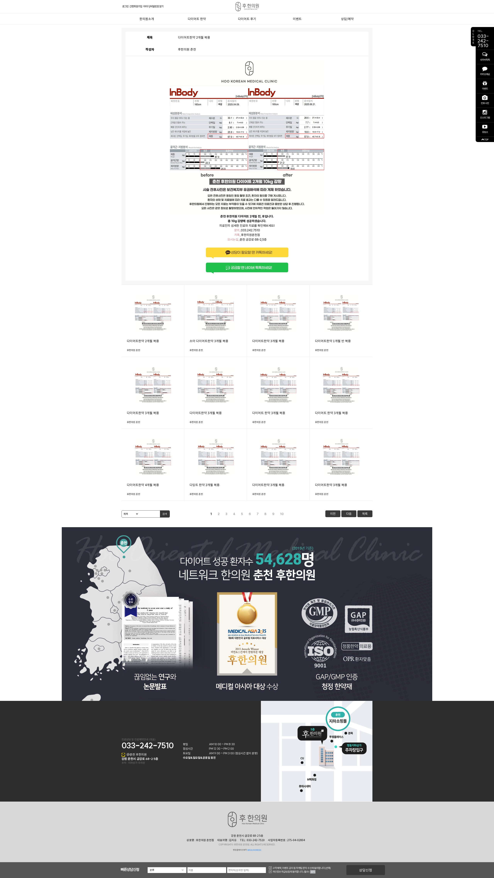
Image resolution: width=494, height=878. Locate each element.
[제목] (130, 514)
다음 (349, 514)
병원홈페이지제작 (240, 850)
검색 (164, 513)
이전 (333, 514)
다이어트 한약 (197, 19)
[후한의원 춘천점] (247, 6)
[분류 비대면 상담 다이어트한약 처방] (167, 870)
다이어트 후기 (247, 19)
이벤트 (297, 19)
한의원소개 (147, 19)
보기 (313, 871)
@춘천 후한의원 (137, 754)
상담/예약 (347, 19)
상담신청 (365, 870)
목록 (365, 514)
